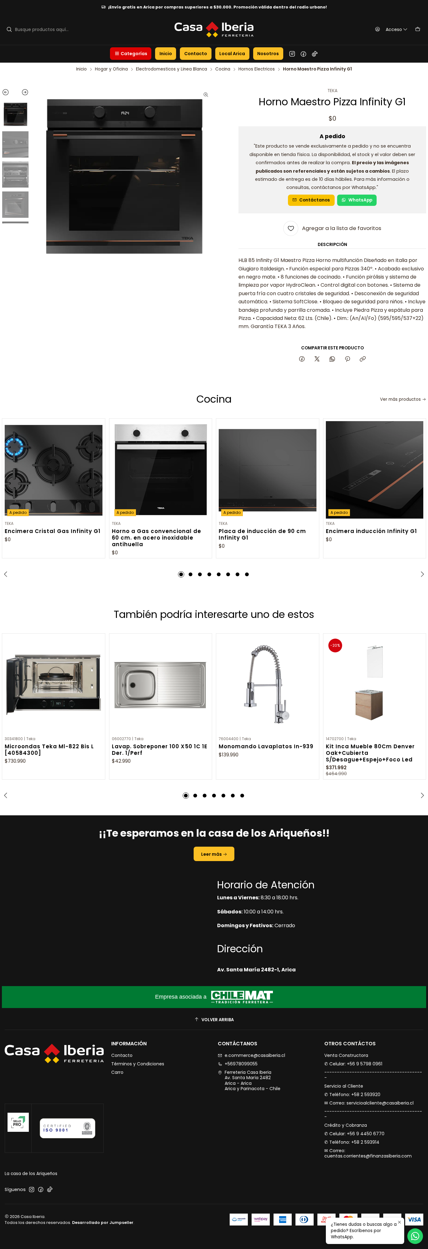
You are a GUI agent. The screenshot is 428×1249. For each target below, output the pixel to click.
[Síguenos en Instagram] (292, 53)
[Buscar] (9, 29)
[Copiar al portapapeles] (363, 359)
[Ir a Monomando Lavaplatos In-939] (267, 685)
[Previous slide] (8, 93)
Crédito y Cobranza (345, 1125)
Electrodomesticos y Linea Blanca (171, 69)
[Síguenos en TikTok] (314, 53)
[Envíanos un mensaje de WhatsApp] (415, 1236)
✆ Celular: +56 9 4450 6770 (354, 1134)
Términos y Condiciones (137, 1064)
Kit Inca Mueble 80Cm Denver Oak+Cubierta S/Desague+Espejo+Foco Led (370, 753)
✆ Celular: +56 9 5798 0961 (353, 1064)
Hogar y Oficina (111, 69)
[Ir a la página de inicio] (214, 29)
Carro (117, 1072)
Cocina (222, 69)
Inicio (81, 69)
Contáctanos (314, 200)
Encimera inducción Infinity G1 (371, 531)
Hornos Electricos (256, 69)
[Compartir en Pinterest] (347, 359)
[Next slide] (22, 93)
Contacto (122, 1055)
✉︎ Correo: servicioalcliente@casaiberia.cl (369, 1103)
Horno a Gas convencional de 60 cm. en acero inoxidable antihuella (156, 538)
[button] (130, 53)
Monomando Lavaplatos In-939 (266, 746)
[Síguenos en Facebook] (303, 53)
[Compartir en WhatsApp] (332, 359)
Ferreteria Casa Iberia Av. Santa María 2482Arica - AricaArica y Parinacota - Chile (252, 1080)
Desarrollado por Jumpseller (102, 1222)
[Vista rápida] (97, 468)
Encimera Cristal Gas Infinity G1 (53, 531)
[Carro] (417, 29)
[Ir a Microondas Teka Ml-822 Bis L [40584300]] (53, 685)
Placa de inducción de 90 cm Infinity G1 (262, 534)
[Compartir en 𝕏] (317, 359)
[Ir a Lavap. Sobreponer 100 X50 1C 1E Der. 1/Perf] (161, 685)
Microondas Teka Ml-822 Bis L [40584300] (49, 750)
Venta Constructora (346, 1055)
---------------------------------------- (373, 1075)
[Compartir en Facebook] (302, 359)
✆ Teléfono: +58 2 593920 (352, 1094)
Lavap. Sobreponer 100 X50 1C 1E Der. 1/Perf (159, 750)
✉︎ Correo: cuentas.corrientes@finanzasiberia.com (368, 1153)
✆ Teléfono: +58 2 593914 (351, 1142)
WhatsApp (360, 200)
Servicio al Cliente (343, 1086)
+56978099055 (241, 1064)
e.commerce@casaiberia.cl (255, 1055)
